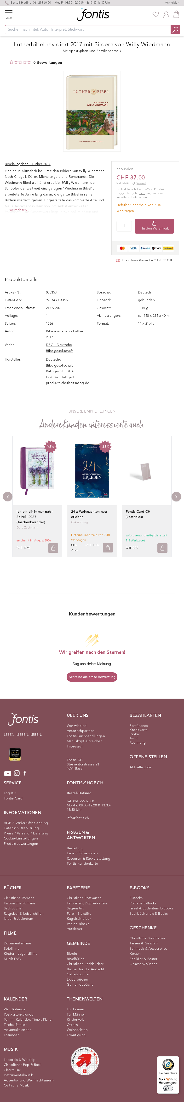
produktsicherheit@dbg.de (67, 383)
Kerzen (135, 953)
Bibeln (72, 953)
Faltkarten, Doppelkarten (87, 903)
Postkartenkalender (19, 1014)
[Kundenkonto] (166, 14)
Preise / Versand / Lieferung (26, 833)
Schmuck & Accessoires (148, 948)
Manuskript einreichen (84, 741)
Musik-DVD (12, 959)
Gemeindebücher (81, 984)
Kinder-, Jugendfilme (21, 953)
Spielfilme (11, 948)
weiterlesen (18, 210)
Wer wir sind (77, 726)
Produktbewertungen (21, 843)
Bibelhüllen (76, 959)
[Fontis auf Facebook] (25, 773)
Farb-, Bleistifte (79, 913)
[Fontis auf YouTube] (8, 773)
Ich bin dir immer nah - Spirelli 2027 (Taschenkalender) (35, 517)
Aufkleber (75, 929)
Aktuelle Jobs (140, 767)
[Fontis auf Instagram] (16, 773)
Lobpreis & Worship (19, 1060)
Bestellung (75, 848)
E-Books (136, 898)
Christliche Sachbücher (85, 964)
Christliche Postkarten (84, 898)
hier (142, 193)
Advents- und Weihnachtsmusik (29, 1080)
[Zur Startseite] (23, 721)
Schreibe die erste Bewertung (92, 677)
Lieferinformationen (82, 853)
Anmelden (172, 2)
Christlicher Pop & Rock (22, 1065)
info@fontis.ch (78, 818)
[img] (11, 62)
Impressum (76, 746)
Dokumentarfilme (17, 943)
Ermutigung (76, 1035)
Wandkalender (15, 1009)
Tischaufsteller (15, 1025)
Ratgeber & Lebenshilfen (24, 913)
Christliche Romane (19, 898)
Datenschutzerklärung (21, 828)
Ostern (72, 1025)
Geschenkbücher (143, 964)
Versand (141, 183)
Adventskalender (17, 1030)
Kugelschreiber (79, 918)
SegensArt (75, 908)
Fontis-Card (13, 798)
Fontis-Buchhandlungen (86, 736)
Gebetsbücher (78, 974)
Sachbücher (13, 908)
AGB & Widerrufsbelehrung (26, 823)
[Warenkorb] (176, 14)
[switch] (168, 1088)
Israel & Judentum (18, 918)
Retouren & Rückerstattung (88, 858)
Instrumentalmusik (18, 1075)
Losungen (11, 1035)
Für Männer (76, 1014)
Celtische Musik (16, 1085)
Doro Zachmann (27, 527)
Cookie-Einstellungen (21, 838)
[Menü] (176, 1059)
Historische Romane (19, 903)
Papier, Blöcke (78, 924)
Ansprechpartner (80, 731)
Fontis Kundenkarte (82, 863)
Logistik (10, 793)
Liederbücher (77, 979)
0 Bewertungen (47, 62)
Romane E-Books (143, 903)
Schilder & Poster (143, 959)
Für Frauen (75, 1009)
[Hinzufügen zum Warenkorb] (53, 548)
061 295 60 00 (42, 2)
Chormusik (12, 1070)
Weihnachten (77, 1030)
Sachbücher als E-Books (149, 913)
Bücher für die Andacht (85, 969)
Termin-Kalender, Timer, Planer (28, 1019)
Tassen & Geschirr (144, 943)
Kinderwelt (75, 1019)
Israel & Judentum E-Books (151, 908)
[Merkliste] (155, 14)
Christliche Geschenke (147, 938)
